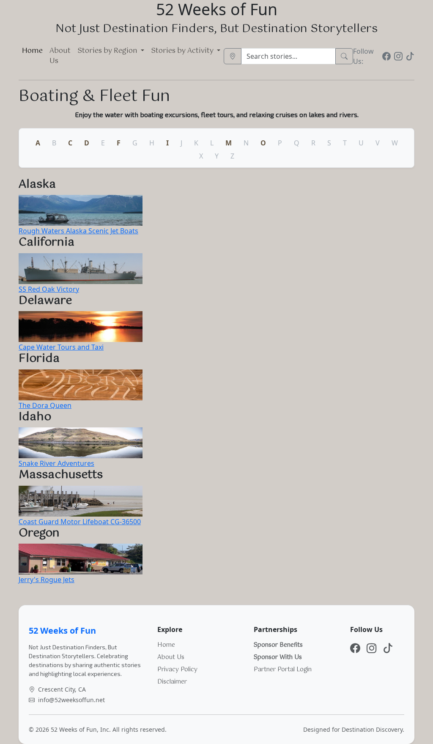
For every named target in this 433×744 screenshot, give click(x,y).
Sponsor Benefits (278, 645)
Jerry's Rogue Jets (46, 579)
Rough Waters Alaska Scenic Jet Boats (78, 230)
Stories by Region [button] (108, 51)
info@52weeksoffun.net (71, 700)
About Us (60, 56)
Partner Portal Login (283, 670)
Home (32, 51)
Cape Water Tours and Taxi (61, 347)
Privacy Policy (177, 670)
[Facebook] (386, 56)
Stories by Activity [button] (183, 51)
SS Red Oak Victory (49, 289)
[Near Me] (232, 56)
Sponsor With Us (278, 657)
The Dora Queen (45, 405)
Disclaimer (172, 682)
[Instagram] (398, 56)
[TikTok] (410, 56)
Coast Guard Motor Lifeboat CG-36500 (80, 521)
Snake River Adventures (56, 463)
